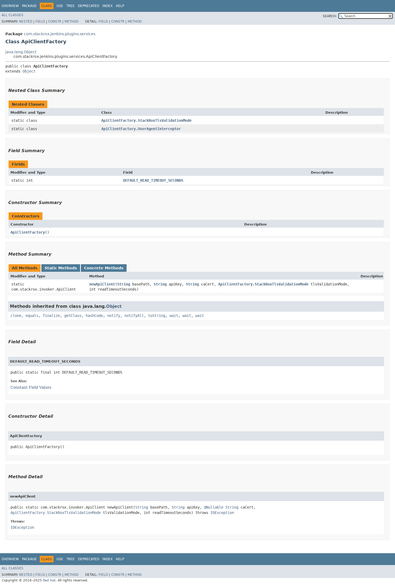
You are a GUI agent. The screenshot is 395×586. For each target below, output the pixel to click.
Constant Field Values (30, 387)
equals (32, 315)
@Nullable (213, 507)
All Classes (12, 15)
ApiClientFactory (27, 232)
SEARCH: (330, 16)
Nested (25, 21)
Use (59, 6)
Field (40, 21)
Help (120, 6)
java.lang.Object (20, 52)
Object (29, 71)
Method (71, 21)
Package (29, 6)
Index (107, 6)
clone (15, 315)
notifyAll (134, 315)
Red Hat (49, 580)
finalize (51, 315)
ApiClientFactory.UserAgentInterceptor (141, 129)
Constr (54, 21)
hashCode (94, 315)
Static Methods (61, 268)
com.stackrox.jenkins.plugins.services (59, 34)
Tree (70, 6)
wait (174, 315)
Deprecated (88, 6)
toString (156, 315)
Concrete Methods (103, 268)
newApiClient (102, 284)
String (123, 284)
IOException (222, 512)
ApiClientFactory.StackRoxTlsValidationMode (146, 120)
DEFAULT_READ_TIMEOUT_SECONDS (153, 180)
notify (113, 315)
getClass (72, 315)
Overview (10, 6)
